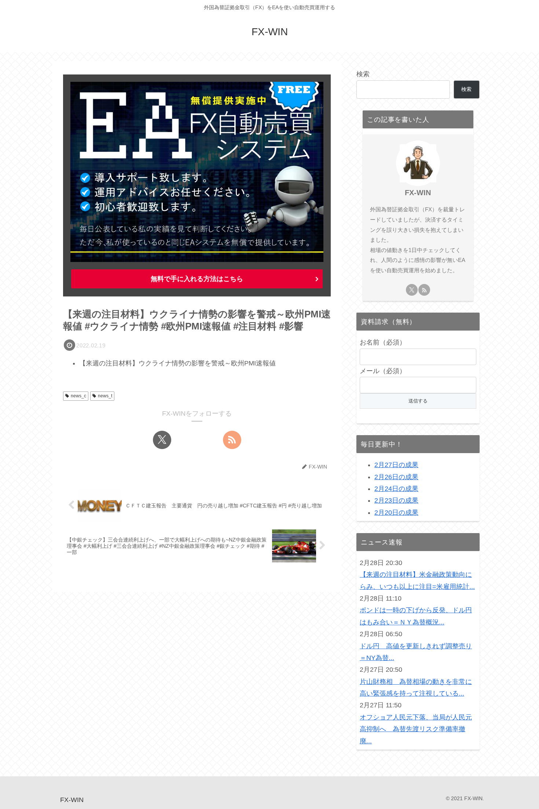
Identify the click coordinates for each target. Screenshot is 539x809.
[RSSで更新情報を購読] (232, 440)
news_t (105, 395)
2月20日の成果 (396, 512)
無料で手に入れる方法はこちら (197, 279)
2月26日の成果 (396, 477)
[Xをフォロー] (162, 440)
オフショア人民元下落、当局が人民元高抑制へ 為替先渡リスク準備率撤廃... (416, 729)
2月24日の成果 (396, 488)
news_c (78, 395)
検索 (363, 74)
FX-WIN (418, 193)
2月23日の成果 (396, 500)
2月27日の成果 (396, 465)
